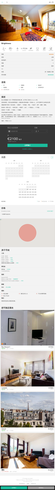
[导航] (2, 2)
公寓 (7, 348)
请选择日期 (14, 131)
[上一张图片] (2, 327)
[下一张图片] (52, 327)
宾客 (35, 128)
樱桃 (3, 470)
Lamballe (4, 388)
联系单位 (41, 488)
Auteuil (4, 429)
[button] (53, 22)
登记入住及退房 (12, 128)
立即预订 (14, 488)
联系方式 (33, 484)
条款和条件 (22, 484)
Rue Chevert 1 (6, 347)
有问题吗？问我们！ (27, 149)
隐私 (28, 484)
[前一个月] (48, 157)
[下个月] (52, 157)
